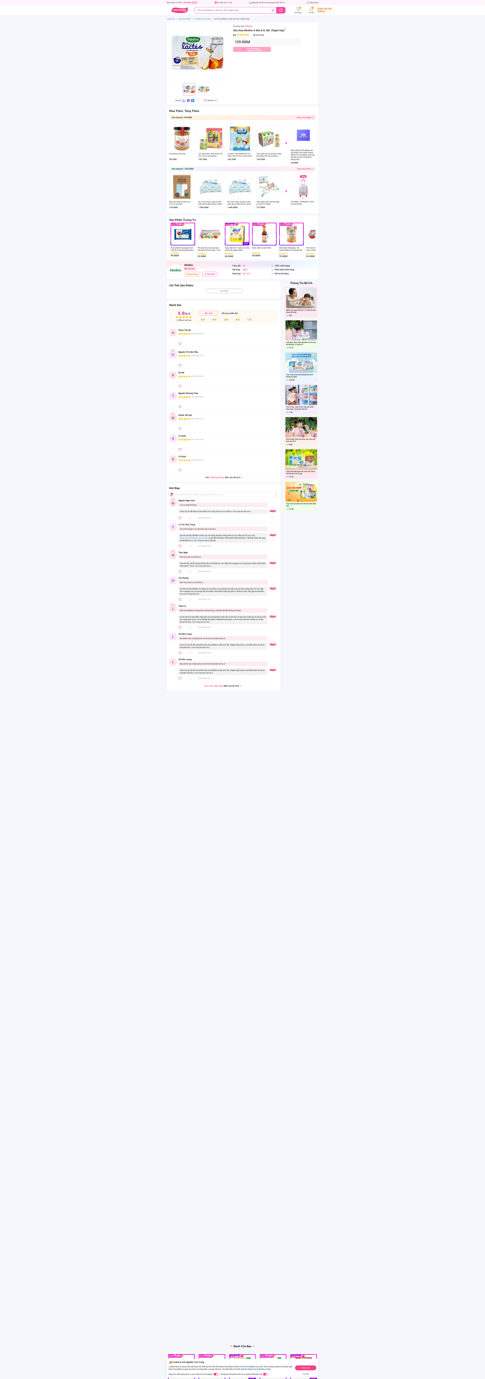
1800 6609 (187, 2)
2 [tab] (303, 197)
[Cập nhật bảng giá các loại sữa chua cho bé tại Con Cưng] (314, 476)
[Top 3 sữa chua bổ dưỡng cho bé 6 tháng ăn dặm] (314, 379)
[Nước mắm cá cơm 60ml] (264, 234)
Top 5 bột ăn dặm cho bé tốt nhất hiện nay (301, 505)
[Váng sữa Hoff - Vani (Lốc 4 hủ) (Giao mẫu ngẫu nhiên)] (237, 234)
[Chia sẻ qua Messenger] (188, 100)
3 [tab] (304, 197)
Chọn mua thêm (304, 117)
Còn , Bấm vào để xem (222, 477)
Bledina (248, 26)
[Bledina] (175, 270)
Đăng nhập (314, 3)
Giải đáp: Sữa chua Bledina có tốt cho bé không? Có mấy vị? (301, 343)
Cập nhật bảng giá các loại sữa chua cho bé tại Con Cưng (300, 472)
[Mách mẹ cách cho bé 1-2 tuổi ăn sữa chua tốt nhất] (314, 315)
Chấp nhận (305, 1368)
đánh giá (248, 35)
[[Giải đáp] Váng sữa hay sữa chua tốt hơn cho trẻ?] (314, 444)
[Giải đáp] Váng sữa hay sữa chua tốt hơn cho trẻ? (301, 440)
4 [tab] (305, 197)
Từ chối (306, 1374)
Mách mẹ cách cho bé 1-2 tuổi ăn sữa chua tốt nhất (301, 311)
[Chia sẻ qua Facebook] (192, 100)
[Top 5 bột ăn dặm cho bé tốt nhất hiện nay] (314, 508)
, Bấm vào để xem (222, 686)
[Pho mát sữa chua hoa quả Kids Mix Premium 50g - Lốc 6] (210, 234)
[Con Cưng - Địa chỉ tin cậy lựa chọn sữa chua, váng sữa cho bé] (314, 412)
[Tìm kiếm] (280, 10)
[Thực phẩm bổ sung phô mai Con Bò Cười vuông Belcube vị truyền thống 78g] (183, 234)
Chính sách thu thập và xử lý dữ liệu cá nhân (253, 1369)
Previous (170, 242)
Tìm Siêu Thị (224, 3)
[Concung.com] (180, 10)
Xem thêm (224, 291)
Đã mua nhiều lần (230, 313)
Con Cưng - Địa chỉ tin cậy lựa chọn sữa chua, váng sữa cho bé (300, 408)
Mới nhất (208, 313)
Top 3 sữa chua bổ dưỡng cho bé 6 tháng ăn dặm (299, 376)
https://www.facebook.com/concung (194, 538)
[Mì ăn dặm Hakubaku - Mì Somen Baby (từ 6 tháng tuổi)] (291, 234)
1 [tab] (301, 197)
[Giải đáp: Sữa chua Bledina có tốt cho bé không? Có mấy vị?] (314, 347)
